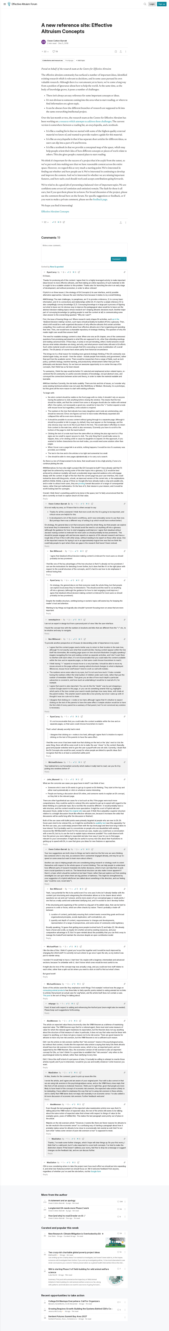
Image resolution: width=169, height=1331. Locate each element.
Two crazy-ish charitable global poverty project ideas (74, 1252)
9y (59, 272)
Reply (45, 499)
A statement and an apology (61, 1200)
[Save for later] (116, 51)
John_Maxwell (53, 779)
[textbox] (84, 250)
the (118, 319)
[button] (44, 272)
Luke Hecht (52, 1275)
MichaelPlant (52, 947)
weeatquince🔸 (55, 620)
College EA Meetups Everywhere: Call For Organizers (74, 1301)
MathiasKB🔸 (53, 1255)
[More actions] (126, 51)
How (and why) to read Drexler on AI (65, 1215)
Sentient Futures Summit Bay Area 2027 (67, 1316)
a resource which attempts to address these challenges (85, 121)
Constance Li (72, 1319)
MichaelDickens (55, 762)
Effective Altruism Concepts (55, 212)
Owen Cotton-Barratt (57, 40)
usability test (101, 823)
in (115, 319)
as (113, 319)
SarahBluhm (59, 1304)
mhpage (52, 1004)
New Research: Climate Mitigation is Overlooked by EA (74, 1233)
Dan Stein (52, 1236)
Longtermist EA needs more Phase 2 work (68, 1208)
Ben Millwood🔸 (57, 551)
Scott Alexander (71, 1304)
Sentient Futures (54, 1319)
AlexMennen (52, 1021)
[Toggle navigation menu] (4, 4)
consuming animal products (54, 990)
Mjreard (51, 1304)
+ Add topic (80, 60)
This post (46, 995)
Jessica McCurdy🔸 (56, 1311)
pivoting (81, 483)
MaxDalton (53, 1073)
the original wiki (75, 811)
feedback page (100, 199)
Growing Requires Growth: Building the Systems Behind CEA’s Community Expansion (89, 1308)
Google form (96, 1171)
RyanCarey (52, 272)
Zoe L (64, 1319)
